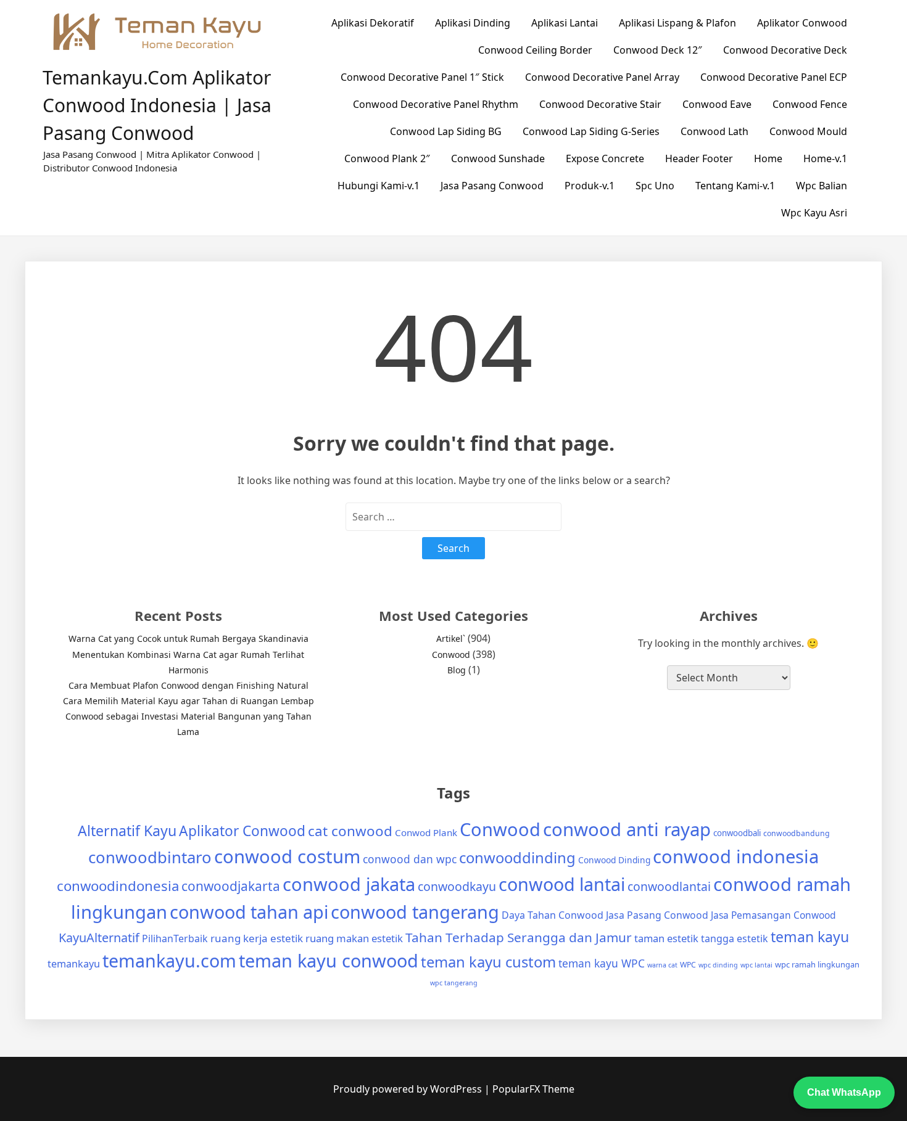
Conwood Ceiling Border (535, 50)
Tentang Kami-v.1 (735, 185)
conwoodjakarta (230, 886)
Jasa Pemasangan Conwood (773, 915)
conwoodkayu (457, 886)
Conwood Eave (717, 104)
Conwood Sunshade (498, 158)
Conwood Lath (714, 131)
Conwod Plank (426, 832)
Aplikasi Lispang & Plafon (677, 23)
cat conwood (350, 830)
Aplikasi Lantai (564, 23)
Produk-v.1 (590, 185)
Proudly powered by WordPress (408, 1089)
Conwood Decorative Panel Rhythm (435, 104)
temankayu (74, 964)
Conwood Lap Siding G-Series (591, 131)
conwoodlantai (669, 886)
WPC (688, 964)
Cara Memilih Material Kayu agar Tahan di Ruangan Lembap (188, 701)
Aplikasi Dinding (472, 23)
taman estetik (666, 938)
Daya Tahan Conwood (552, 915)
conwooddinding (517, 858)
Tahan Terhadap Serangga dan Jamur (518, 937)
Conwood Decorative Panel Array (602, 77)
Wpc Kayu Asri (814, 213)
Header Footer (699, 158)
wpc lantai (756, 965)
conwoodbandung (796, 833)
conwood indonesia (736, 856)
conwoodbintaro (150, 857)
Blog (456, 670)
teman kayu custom (488, 962)
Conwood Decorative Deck (785, 50)
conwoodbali (737, 833)
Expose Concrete (605, 158)
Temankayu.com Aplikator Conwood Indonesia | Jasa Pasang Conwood (157, 105)
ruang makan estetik (354, 938)
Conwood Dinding (614, 860)
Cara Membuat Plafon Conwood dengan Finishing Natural (188, 685)
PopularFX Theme (533, 1089)
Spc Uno (655, 185)
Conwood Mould (808, 131)
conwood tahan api (249, 912)
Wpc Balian (821, 185)
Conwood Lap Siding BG (446, 131)
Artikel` (450, 638)
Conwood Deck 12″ (657, 50)
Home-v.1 (825, 158)
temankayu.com (169, 960)
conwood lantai (562, 884)
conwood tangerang (415, 912)
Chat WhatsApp (844, 1092)
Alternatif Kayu (127, 830)
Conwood (451, 654)
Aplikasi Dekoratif (372, 23)
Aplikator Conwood (802, 23)
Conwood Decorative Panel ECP (773, 77)
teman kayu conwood (328, 960)
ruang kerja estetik (256, 938)
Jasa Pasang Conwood (492, 185)
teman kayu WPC (601, 963)
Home (768, 158)
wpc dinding (718, 965)
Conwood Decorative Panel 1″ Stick (422, 77)
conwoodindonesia (118, 885)
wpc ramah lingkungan (817, 964)
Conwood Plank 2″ (387, 158)
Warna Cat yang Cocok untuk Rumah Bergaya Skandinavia (188, 638)
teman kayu (810, 936)
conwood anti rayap (627, 829)
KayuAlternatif (99, 937)
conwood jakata (349, 884)
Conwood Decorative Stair (600, 104)
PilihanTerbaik (175, 938)
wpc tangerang (454, 983)
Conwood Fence (809, 104)
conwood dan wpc (410, 859)
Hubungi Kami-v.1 (379, 185)
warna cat (662, 965)
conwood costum (287, 856)
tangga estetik (734, 938)
